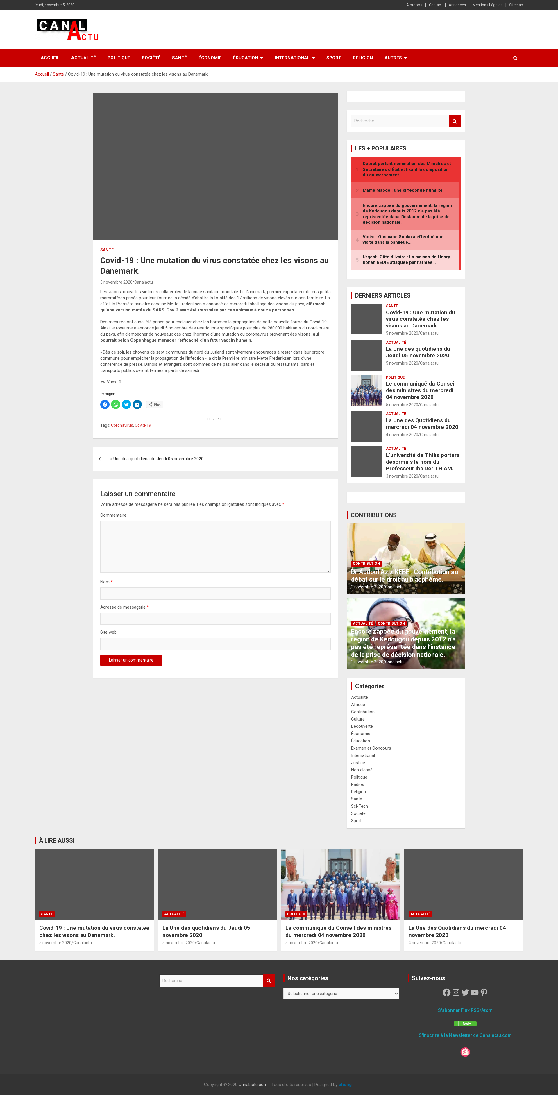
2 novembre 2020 (367, 587)
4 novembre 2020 (402, 434)
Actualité (83, 57)
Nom (106, 582)
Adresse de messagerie (124, 607)
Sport (333, 57)
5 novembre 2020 (116, 282)
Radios (357, 784)
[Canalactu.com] (465, 1022)
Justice (358, 762)
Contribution (366, 564)
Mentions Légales (487, 5)
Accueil (50, 57)
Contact (435, 5)
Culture (358, 719)
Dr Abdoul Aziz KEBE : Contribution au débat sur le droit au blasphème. (404, 575)
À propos (414, 5)
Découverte (362, 726)
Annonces (457, 5)
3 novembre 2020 (402, 476)
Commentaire (113, 515)
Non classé (362, 770)
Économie (209, 57)
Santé (179, 57)
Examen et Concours (371, 748)
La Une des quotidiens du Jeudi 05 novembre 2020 (155, 458)
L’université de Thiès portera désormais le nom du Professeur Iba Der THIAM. (422, 462)
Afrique (358, 704)
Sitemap (516, 5)
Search (455, 121)
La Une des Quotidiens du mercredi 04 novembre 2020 (422, 423)
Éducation (245, 57)
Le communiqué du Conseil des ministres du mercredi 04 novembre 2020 (421, 390)
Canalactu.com (253, 1084)
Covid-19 (143, 425)
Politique (119, 57)
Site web (108, 632)
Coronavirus (122, 425)
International (292, 57)
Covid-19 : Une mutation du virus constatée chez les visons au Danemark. (420, 319)
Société (151, 57)
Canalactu (143, 282)
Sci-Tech (359, 806)
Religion (363, 57)
